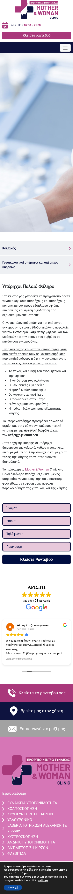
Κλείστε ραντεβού (36, 35)
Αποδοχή (13, 887)
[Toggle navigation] (65, 48)
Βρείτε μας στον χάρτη (42, 710)
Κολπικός (9, 248)
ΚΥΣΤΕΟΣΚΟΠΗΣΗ (22, 837)
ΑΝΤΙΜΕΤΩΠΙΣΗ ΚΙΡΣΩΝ (27, 848)
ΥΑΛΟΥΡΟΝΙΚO (19, 820)
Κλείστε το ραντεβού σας (42, 693)
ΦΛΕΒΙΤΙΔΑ (16, 853)
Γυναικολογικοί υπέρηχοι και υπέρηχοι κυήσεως (30, 265)
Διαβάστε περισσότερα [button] (19, 659)
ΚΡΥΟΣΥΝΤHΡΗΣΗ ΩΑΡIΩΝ (30, 814)
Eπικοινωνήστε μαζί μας (42, 728)
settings (43, 880)
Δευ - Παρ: (26, 25)
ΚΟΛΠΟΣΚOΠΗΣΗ (22, 808)
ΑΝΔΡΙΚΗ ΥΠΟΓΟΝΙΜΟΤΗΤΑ (31, 842)
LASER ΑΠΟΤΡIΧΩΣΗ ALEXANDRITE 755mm (37, 828)
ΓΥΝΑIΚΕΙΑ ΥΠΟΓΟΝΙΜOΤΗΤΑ (32, 803)
